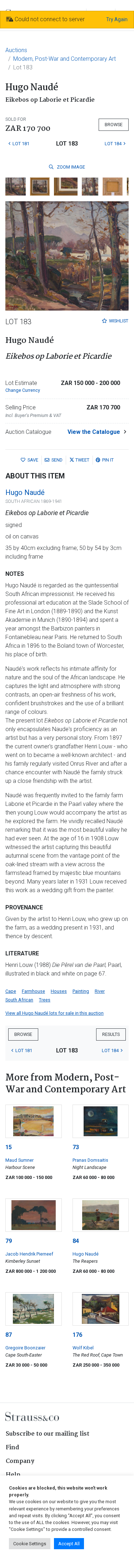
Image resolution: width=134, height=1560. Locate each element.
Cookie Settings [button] (29, 1543)
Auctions (16, 50)
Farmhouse (33, 991)
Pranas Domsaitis (90, 1160)
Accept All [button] (69, 1543)
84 (76, 1241)
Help (13, 1475)
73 (76, 1147)
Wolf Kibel (83, 1347)
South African (19, 999)
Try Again (117, 19)
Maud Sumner (19, 1160)
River (100, 991)
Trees (44, 999)
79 (8, 1241)
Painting (81, 991)
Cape (10, 991)
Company (20, 1461)
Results (111, 1034)
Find (12, 1448)
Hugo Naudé (25, 492)
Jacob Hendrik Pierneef (29, 1254)
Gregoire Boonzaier (25, 1347)
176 (77, 1334)
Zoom (70, 167)
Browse (114, 124)
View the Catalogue (94, 431)
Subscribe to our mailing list (47, 1434)
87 (8, 1334)
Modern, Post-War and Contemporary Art (64, 58)
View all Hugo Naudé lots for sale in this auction (54, 1013)
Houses (59, 991)
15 (8, 1147)
